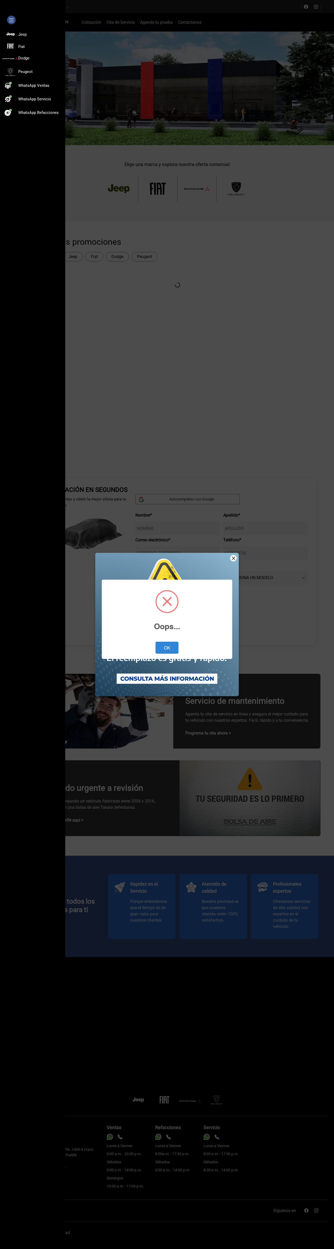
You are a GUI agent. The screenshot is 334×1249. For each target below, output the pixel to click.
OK (167, 647)
